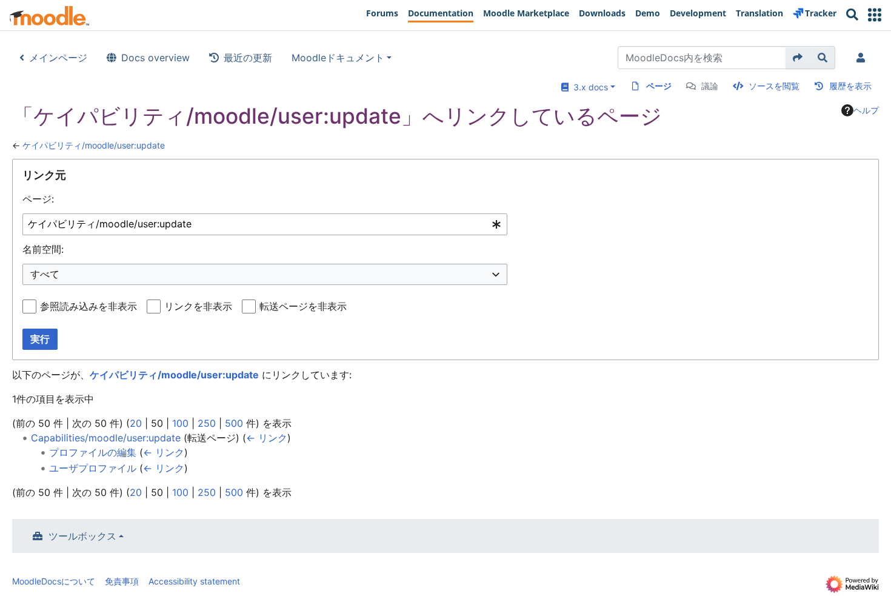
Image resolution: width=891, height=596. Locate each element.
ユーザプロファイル (92, 468)
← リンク (266, 438)
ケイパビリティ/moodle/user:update (93, 145)
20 (136, 423)
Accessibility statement (194, 581)
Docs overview (155, 58)
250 (207, 423)
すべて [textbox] (44, 274)
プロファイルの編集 (92, 452)
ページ (659, 86)
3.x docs (588, 87)
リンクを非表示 (198, 306)
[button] (874, 15)
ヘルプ (866, 110)
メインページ (58, 58)
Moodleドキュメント (338, 58)
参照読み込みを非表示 (88, 306)
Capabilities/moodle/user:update (106, 438)
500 (234, 423)
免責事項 (122, 581)
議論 (709, 86)
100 (180, 423)
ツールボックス (82, 536)
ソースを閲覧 (774, 86)
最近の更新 (248, 58)
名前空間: (43, 249)
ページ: (38, 199)
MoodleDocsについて (53, 581)
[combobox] (264, 224)
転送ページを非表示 (303, 306)
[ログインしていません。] (863, 57)
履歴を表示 (850, 86)
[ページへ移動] (798, 57)
